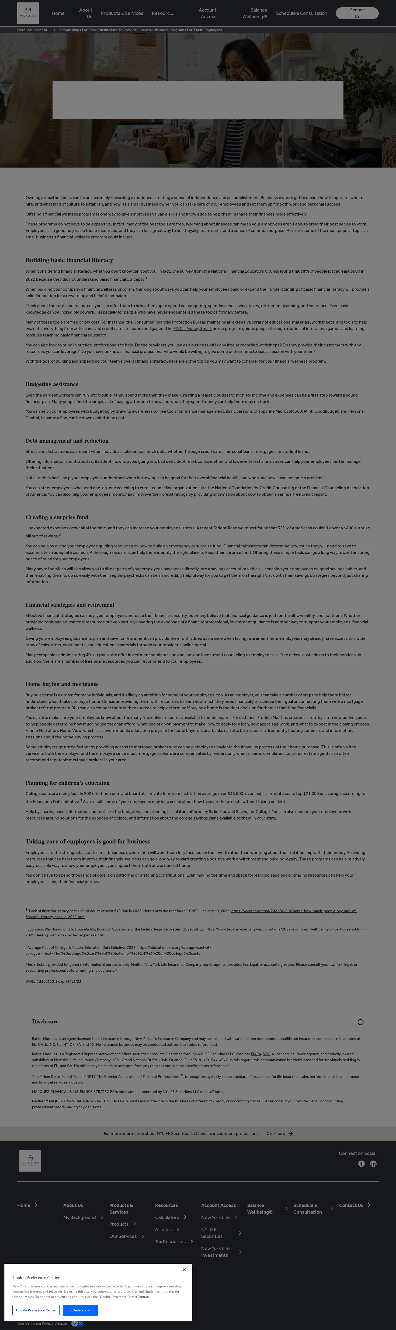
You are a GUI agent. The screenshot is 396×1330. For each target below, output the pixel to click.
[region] (98, 1292)
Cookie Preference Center (36, 1310)
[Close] (184, 1270)
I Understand (80, 1310)
